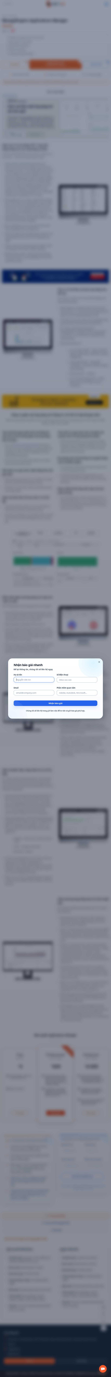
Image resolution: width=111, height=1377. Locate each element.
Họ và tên (18, 675)
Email (16, 688)
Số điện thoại (62, 675)
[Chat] (103, 1369)
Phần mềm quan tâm (66, 688)
